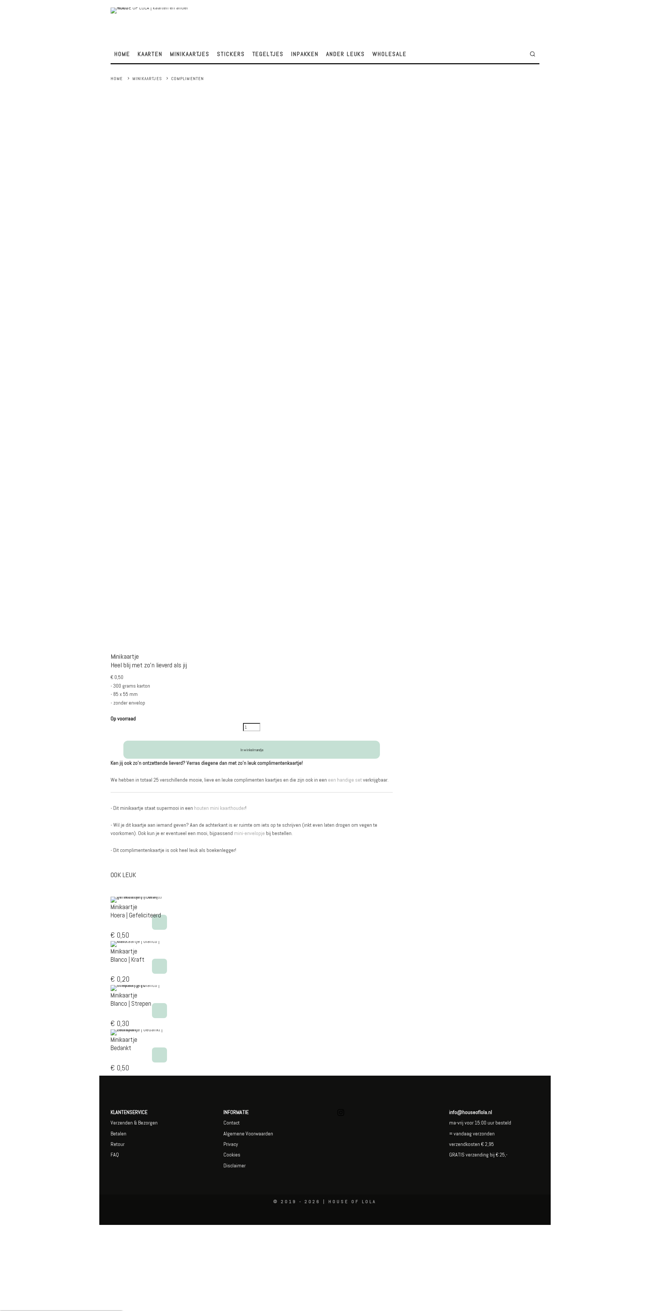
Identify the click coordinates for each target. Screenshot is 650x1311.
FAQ (115, 1154)
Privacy (230, 1144)
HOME (122, 54)
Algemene (234, 1133)
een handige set (345, 779)
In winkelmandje (251, 749)
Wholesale (389, 54)
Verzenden (122, 1122)
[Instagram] (340, 1115)
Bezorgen (148, 1122)
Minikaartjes (190, 54)
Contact (231, 1122)
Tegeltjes (268, 54)
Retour (118, 1144)
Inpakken (305, 54)
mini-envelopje (249, 833)
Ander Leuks (345, 54)
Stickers (231, 54)
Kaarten (150, 54)
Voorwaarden (259, 1133)
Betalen (118, 1133)
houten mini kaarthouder (219, 808)
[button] (159, 922)
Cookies (231, 1154)
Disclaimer (234, 1165)
